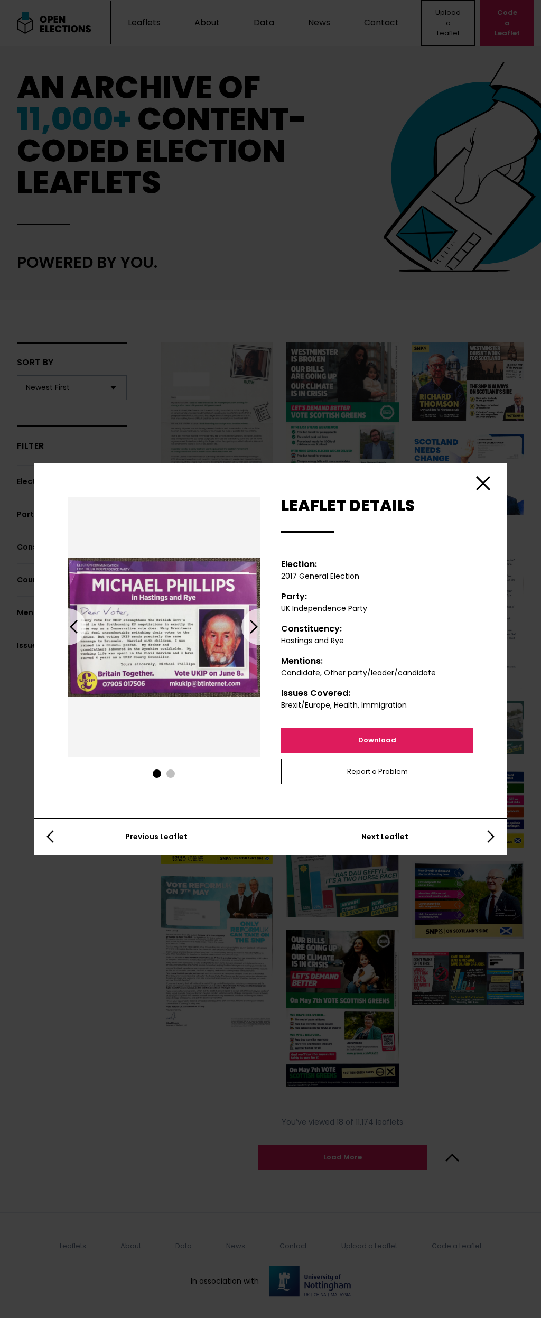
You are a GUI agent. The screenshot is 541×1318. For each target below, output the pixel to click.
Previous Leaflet (156, 836)
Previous (67, 626)
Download (377, 740)
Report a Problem (377, 771)
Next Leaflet (384, 836)
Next (259, 626)
